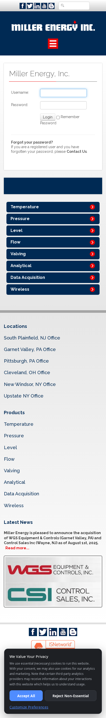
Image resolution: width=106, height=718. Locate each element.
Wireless (20, 289)
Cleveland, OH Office (27, 372)
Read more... (17, 548)
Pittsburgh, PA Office (26, 361)
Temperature (25, 206)
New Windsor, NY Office (30, 384)
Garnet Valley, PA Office (30, 349)
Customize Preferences (29, 707)
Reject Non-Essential (70, 695)
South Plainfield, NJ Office (32, 338)
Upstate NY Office (23, 396)
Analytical (21, 265)
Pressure (20, 218)
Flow (15, 242)
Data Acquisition (28, 277)
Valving (18, 253)
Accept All (26, 695)
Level (16, 230)
